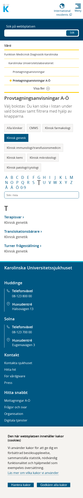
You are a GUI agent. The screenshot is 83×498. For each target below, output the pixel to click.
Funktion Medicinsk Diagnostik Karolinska (31, 54)
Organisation (13, 414)
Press (8, 383)
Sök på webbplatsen (20, 26)
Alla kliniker (14, 128)
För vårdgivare (14, 376)
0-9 (23, 187)
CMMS (33, 128)
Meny (78, 10)
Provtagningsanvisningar (29, 72)
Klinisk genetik (16, 138)
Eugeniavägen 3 (23, 345)
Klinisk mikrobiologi (43, 157)
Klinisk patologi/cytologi (23, 167)
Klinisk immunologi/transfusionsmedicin (34, 148)
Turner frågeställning (21, 245)
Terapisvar (13, 217)
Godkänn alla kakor (53, 485)
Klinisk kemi (15, 157)
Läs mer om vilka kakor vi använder (33, 473)
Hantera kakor (20, 485)
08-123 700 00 (22, 332)
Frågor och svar (15, 407)
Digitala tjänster (15, 420)
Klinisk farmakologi (57, 128)
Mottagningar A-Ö (17, 400)
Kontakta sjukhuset (18, 363)
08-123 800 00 (22, 296)
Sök (72, 32)
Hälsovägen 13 (22, 309)
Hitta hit (10, 369)
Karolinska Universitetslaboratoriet (30, 63)
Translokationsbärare (22, 231)
